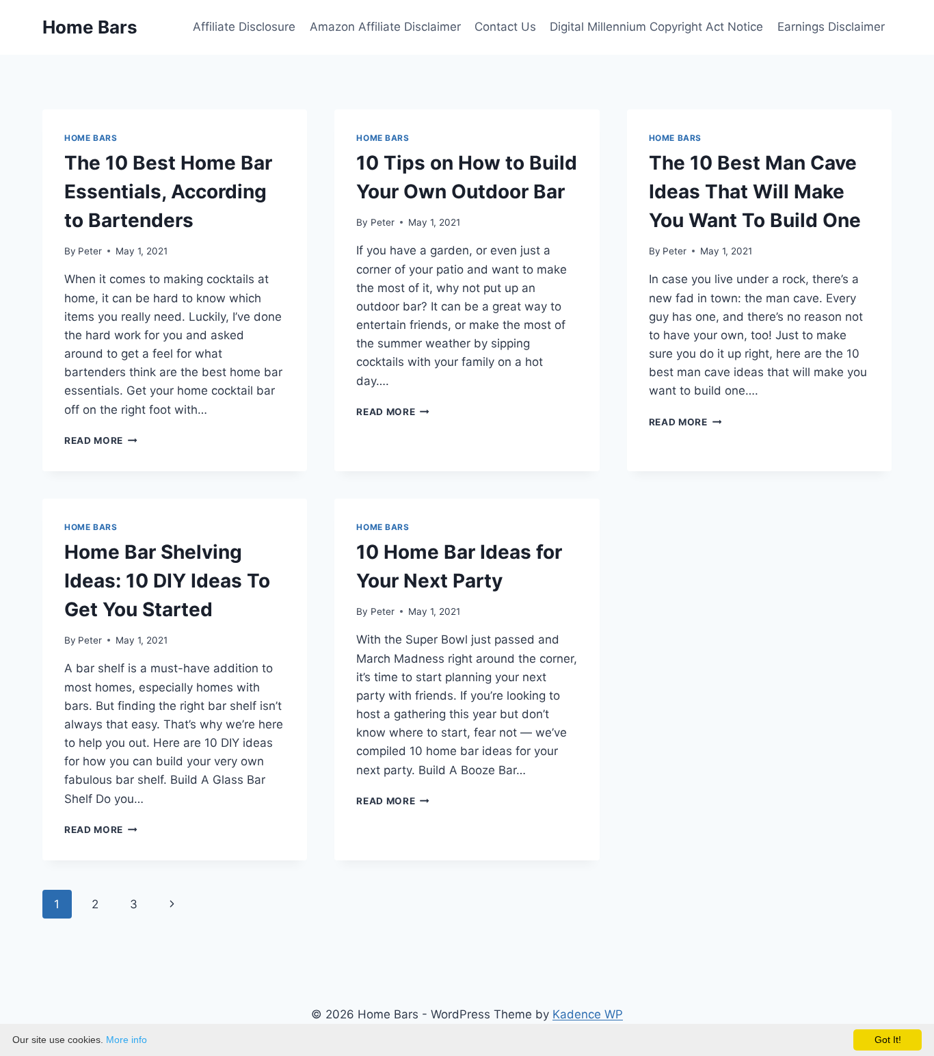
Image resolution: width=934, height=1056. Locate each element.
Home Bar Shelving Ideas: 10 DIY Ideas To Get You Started (167, 580)
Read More (100, 440)
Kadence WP (587, 1014)
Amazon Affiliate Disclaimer (385, 27)
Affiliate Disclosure (244, 27)
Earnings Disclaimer (831, 27)
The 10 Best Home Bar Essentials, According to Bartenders (168, 191)
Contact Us (505, 27)
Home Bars (90, 138)
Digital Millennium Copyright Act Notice (656, 27)
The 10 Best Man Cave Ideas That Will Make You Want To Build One (755, 191)
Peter (90, 251)
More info (126, 1039)
